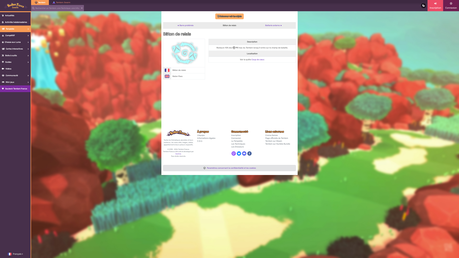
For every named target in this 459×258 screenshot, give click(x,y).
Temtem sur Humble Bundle (277, 144)
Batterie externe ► (273, 25)
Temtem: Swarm (63, 2)
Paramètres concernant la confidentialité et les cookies (231, 168)
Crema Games (271, 135)
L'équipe (201, 135)
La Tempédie (237, 141)
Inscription (236, 135)
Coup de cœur (257, 59)
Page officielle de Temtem (276, 138)
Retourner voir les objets (230, 16)
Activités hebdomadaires (16, 22)
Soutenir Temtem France (16, 89)
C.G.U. (200, 141)
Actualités (9, 15)
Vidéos (8, 69)
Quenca (178, 154)
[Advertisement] (229, 100)
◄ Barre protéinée (185, 25)
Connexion (236, 138)
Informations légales (206, 138)
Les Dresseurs (237, 147)
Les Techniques (238, 144)
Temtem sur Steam (273, 141)
